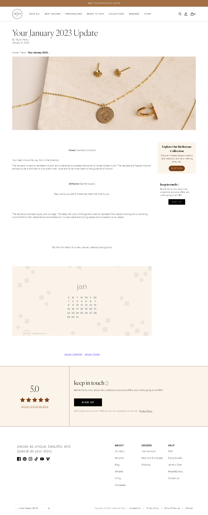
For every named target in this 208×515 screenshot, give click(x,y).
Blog (117, 464)
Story (148, 14)
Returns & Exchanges (152, 458)
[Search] (180, 14)
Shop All (34, 14)
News (23, 52)
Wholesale (120, 485)
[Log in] (186, 14)
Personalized (73, 14)
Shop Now (176, 168)
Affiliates (119, 471)
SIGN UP (177, 202)
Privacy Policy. (145, 411)
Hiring (118, 478)
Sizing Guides (175, 458)
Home (15, 52)
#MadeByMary (175, 471)
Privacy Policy (152, 508)
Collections (116, 14)
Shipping (145, 464)
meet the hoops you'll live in (104, 3)
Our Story (120, 451)
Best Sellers (53, 14)
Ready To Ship (95, 14)
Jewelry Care (175, 464)
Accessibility (135, 508)
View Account (148, 451)
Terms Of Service (172, 508)
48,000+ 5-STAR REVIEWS (34, 407)
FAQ (170, 451)
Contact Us (173, 478)
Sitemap (189, 508)
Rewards (134, 14)
